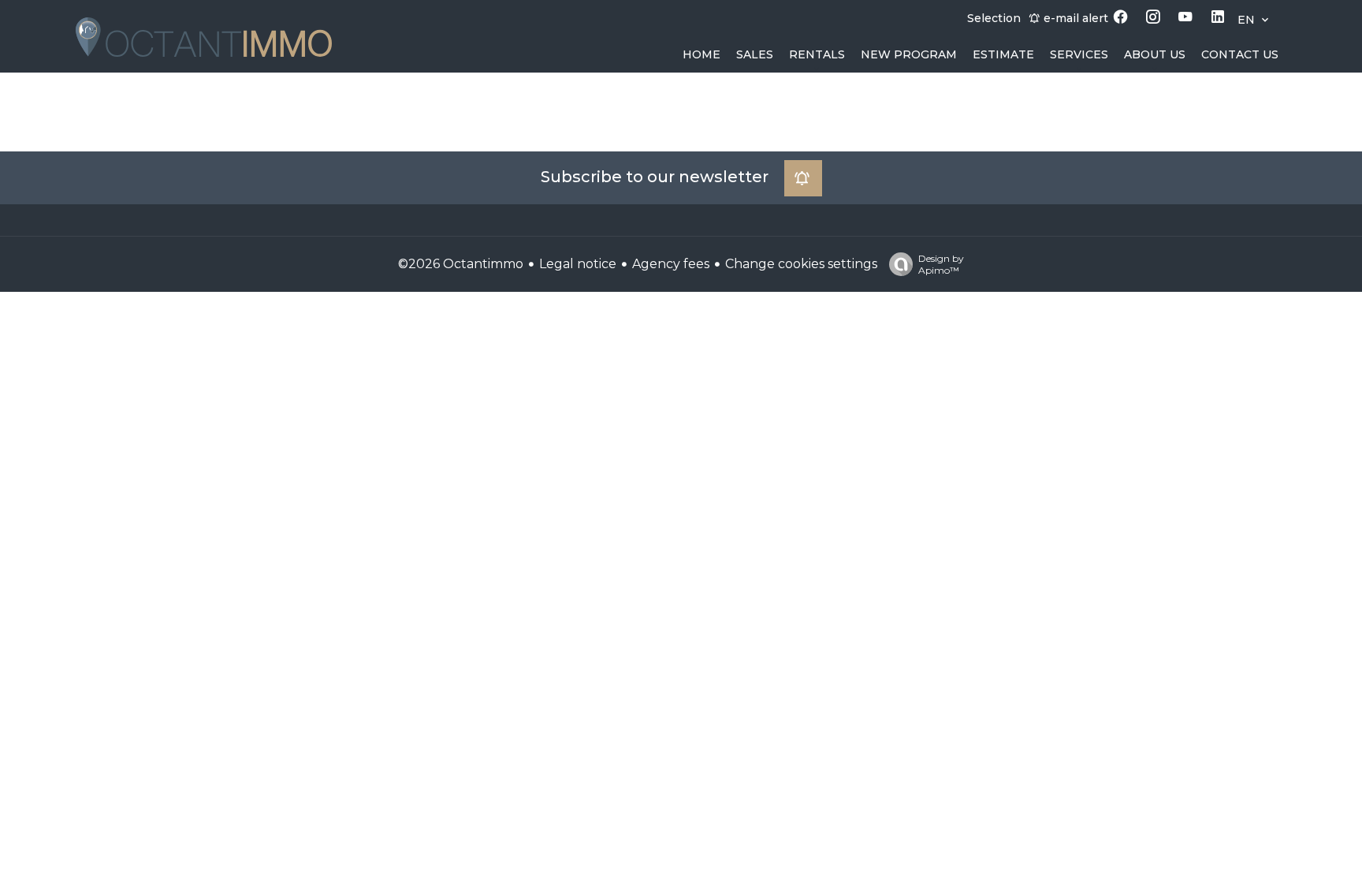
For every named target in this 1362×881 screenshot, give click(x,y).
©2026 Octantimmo (460, 263)
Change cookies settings (801, 263)
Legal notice (577, 263)
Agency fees (670, 263)
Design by (941, 264)
